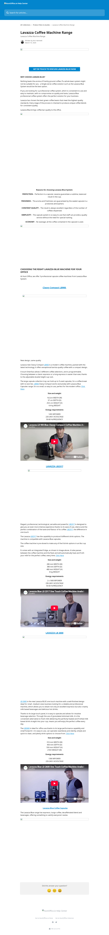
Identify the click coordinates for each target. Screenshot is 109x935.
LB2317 (72, 524)
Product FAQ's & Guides (41, 25)
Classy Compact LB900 (54, 287)
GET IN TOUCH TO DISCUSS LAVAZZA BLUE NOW (54, 69)
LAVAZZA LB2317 (54, 466)
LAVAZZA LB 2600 (54, 632)
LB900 (46, 365)
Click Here (60, 555)
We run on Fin (55, 929)
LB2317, (70, 529)
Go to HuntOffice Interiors (64, 918)
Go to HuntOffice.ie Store (44, 918)
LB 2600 (23, 701)
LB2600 (27, 728)
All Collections (25, 25)
